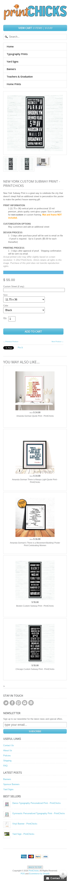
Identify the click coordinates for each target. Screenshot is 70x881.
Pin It (20, 347)
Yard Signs (12, 61)
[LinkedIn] (31, 702)
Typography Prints (17, 54)
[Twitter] (6, 702)
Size (5, 295)
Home (10, 46)
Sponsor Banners (11, 784)
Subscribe (35, 731)
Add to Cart (33, 331)
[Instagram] (24, 702)
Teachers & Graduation (20, 76)
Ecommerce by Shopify (39, 874)
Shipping (7, 760)
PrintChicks (34, 871)
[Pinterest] (18, 702)
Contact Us (8, 745)
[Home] (35, 16)
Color (5, 305)
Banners (11, 69)
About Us (7, 750)
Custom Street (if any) (13, 286)
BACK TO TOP (35, 867)
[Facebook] (12, 702)
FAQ (5, 765)
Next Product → (57, 341)
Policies (7, 755)
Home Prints (14, 84)
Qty (5, 318)
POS (23, 874)
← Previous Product (10, 341)
